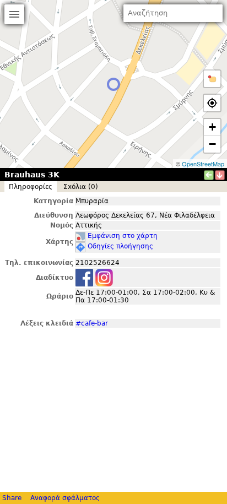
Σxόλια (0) (80, 187)
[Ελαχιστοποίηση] (220, 175)
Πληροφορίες (30, 187)
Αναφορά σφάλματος (65, 498)
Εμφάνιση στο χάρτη (123, 236)
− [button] (212, 144)
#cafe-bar (91, 323)
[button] (212, 79)
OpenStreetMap (203, 163)
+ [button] (212, 127)
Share (11, 498)
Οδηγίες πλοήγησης (120, 246)
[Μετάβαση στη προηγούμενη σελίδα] (209, 175)
